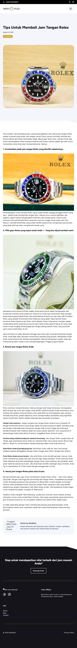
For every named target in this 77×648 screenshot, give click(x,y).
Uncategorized (8, 36)
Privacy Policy (69, 633)
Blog (4, 613)
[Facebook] (69, 2)
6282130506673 (12, 2)
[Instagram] (73, 2)
